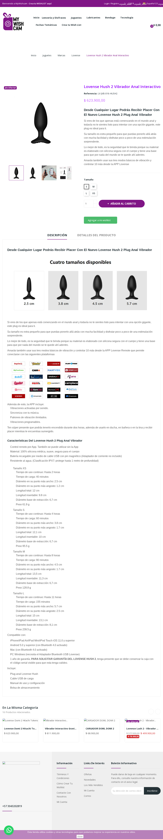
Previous (5, 172)
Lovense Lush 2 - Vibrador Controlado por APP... (142, 728)
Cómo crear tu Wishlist (65, 785)
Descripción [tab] (57, 235)
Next (75, 172)
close (80, 836)
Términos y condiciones (63, 776)
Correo (87, 795)
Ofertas (88, 774)
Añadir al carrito (123, 203)
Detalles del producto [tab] (96, 235)
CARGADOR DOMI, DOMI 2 (100, 728)
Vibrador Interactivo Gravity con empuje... (61, 728)
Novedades (90, 779)
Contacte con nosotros (64, 794)
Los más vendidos (93, 785)
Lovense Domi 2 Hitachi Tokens (20, 728)
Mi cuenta (62, 801)
